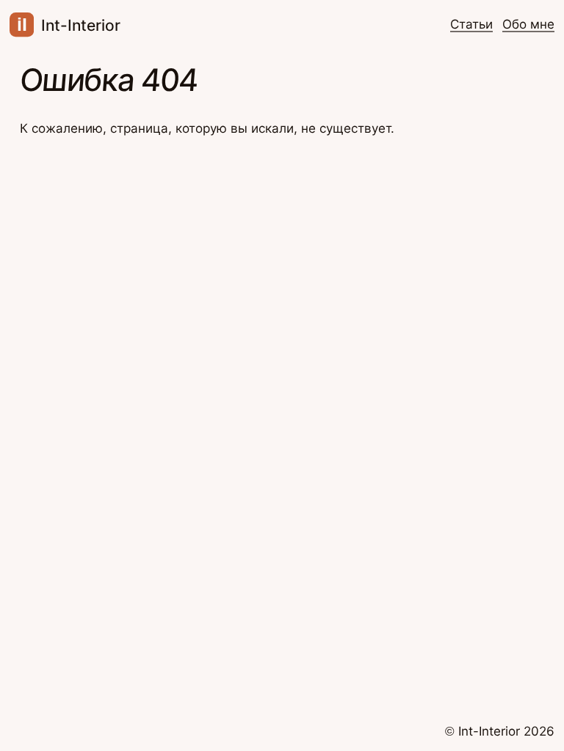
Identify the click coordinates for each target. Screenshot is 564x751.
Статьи (471, 24)
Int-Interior (68, 25)
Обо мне (528, 24)
